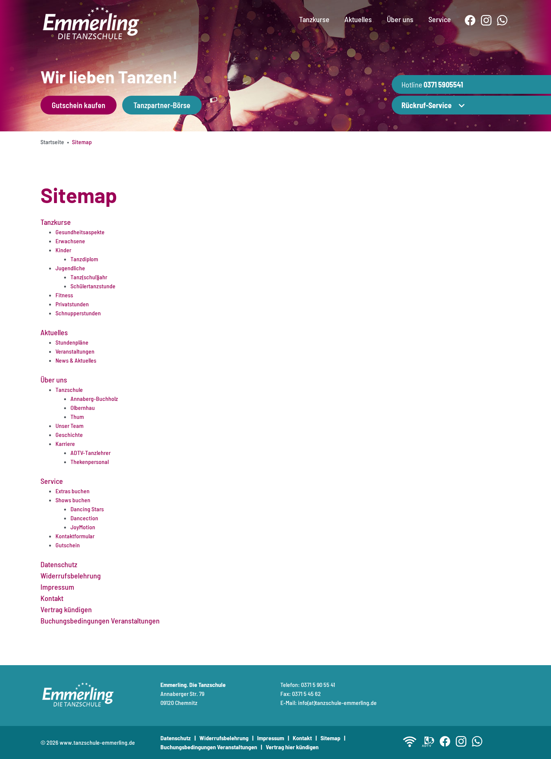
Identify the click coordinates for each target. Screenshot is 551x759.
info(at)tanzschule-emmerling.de (337, 702)
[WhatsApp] (502, 20)
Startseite (52, 141)
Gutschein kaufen (78, 105)
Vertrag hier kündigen (292, 746)
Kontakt (302, 737)
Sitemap (330, 737)
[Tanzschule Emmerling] (91, 22)
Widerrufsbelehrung (224, 737)
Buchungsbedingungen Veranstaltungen (208, 746)
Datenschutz (175, 737)
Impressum (270, 737)
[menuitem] (314, 13)
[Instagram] (486, 20)
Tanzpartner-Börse (161, 105)
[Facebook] (470, 20)
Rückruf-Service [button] (426, 105)
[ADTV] (428, 741)
